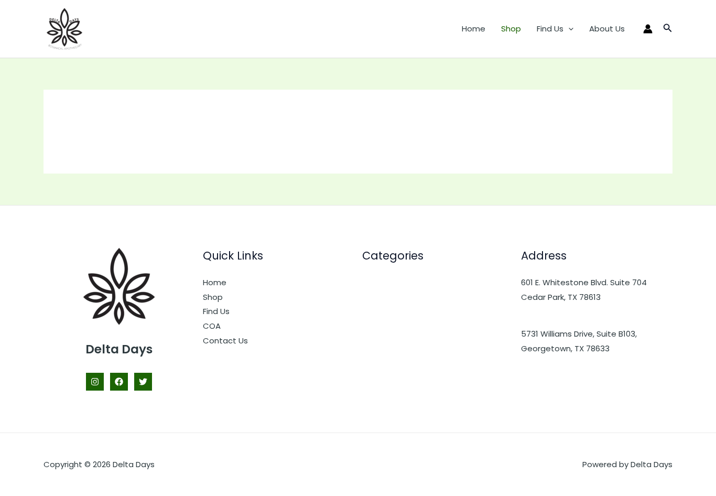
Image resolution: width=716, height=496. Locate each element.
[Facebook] (119, 382)
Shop (511, 28)
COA (212, 325)
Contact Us (225, 340)
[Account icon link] (648, 29)
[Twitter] (143, 382)
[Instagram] (95, 382)
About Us (607, 28)
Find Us (550, 28)
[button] (568, 28)
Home (473, 28)
